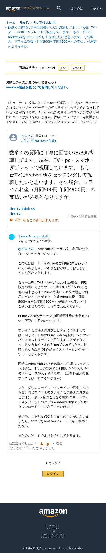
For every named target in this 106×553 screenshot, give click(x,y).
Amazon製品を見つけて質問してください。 (38, 87)
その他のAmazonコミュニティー (53, 537)
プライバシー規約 (53, 528)
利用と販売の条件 (53, 525)
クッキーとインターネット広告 (53, 534)
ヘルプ (53, 531)
